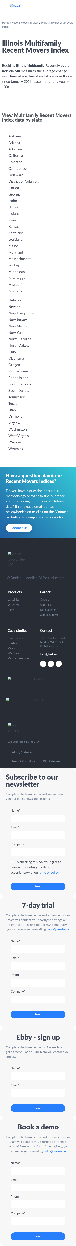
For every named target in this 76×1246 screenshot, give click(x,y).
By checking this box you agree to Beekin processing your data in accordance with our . (36, 867)
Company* (18, 991)
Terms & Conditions (23, 761)
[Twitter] (51, 664)
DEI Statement (52, 761)
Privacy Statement (23, 752)
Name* (15, 810)
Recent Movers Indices (25, 23)
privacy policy (49, 872)
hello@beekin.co (18, 512)
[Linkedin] (43, 664)
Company (17, 844)
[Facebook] (59, 664)
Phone (15, 974)
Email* (15, 827)
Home (5, 23)
